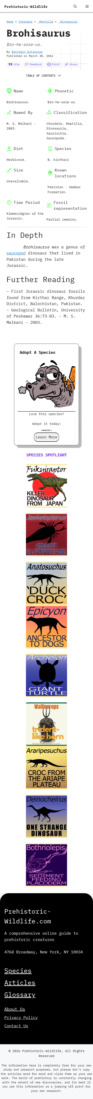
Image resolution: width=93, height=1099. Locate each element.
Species (18, 970)
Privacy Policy (21, 1017)
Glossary (19, 994)
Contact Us (16, 1025)
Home (9, 21)
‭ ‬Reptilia (45, 21)
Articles (19, 982)
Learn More (46, 437)
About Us (14, 1009)
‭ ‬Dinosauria (67, 21)
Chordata (25, 21)
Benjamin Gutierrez (27, 52)
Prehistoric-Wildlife (26, 6)
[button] (75, 6)
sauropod (16, 253)
